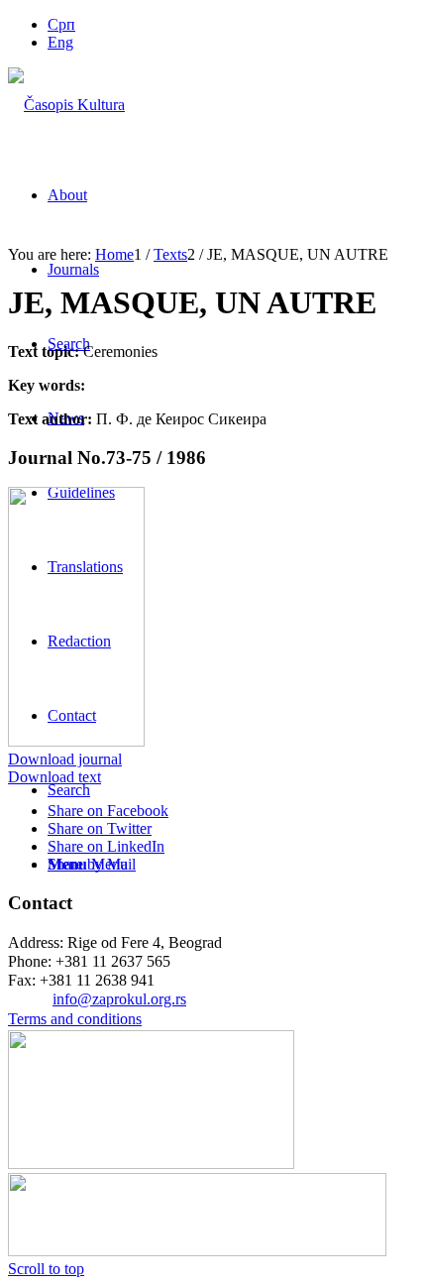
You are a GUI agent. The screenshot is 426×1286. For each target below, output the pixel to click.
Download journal (65, 759)
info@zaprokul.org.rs (119, 999)
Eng (60, 42)
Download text (54, 776)
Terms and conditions (75, 1018)
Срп (61, 24)
